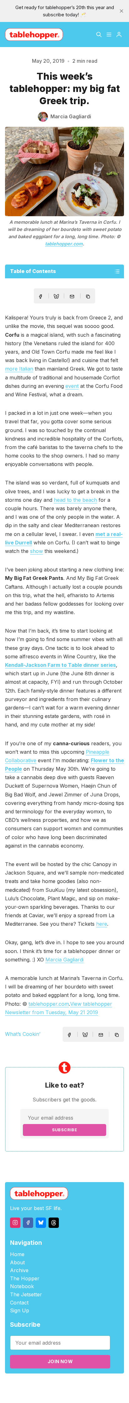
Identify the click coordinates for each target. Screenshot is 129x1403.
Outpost (105, 1384)
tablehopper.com (64, 243)
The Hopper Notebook (24, 1282)
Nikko (64, 1392)
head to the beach (75, 500)
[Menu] (109, 34)
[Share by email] (72, 296)
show (36, 551)
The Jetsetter (26, 1294)
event (72, 386)
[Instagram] (15, 1223)
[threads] (54, 1223)
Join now (60, 1361)
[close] (121, 11)
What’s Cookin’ (22, 1034)
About (17, 1262)
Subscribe (64, 1129)
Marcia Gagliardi (64, 959)
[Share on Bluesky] (56, 297)
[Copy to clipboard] (88, 297)
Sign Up (19, 1310)
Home (17, 1254)
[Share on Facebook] (40, 296)
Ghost (87, 1384)
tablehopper (34, 1384)
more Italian (19, 369)
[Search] (99, 34)
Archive (19, 1270)
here (101, 924)
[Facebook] (28, 1223)
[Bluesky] (41, 1223)
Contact (19, 1302)
